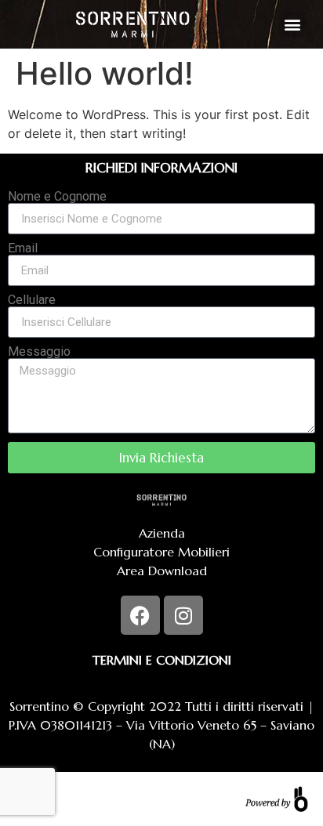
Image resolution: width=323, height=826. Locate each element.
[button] (292, 24)
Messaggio (39, 352)
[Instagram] (183, 615)
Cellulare (32, 300)
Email (23, 248)
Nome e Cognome (57, 196)
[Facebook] (140, 615)
